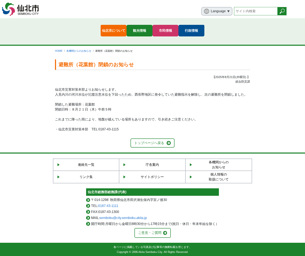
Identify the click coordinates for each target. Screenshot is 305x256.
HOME (58, 50)
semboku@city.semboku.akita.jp (123, 218)
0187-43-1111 (108, 206)
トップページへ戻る (149, 143)
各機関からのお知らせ (78, 50)
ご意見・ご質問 (149, 232)
